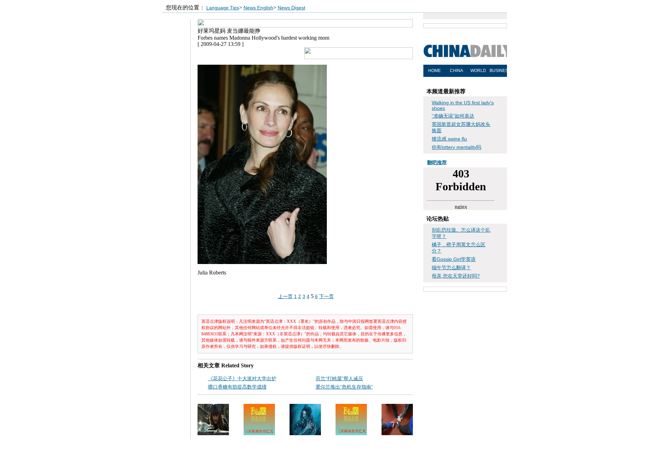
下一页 (326, 296)
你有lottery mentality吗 (456, 147)
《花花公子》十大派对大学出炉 (242, 378)
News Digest (291, 7)
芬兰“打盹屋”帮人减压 (339, 378)
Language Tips (222, 7)
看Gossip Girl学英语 (454, 259)
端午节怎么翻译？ (451, 267)
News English (258, 7)
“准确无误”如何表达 (453, 116)
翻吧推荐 (437, 162)
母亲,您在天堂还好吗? (456, 276)
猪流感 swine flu (449, 139)
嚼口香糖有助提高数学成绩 (237, 387)
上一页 (285, 296)
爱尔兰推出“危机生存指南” (344, 387)
